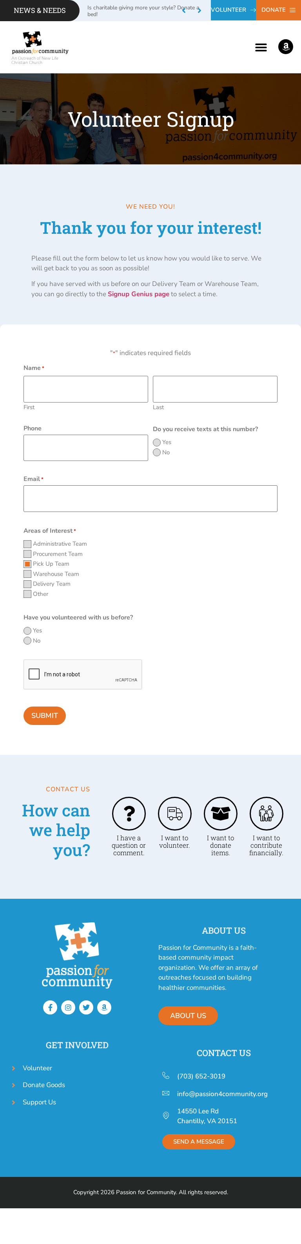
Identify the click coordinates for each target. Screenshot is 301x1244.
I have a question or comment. (129, 845)
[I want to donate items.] (221, 814)
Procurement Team (58, 554)
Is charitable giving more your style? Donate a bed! (143, 11)
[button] (199, 10)
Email (34, 479)
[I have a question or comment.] (129, 814)
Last (158, 406)
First (29, 406)
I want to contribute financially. (266, 845)
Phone (33, 428)
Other (40, 594)
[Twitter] (86, 1007)
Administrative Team (60, 544)
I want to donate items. (220, 845)
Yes (166, 442)
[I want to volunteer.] (175, 814)
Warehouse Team (56, 574)
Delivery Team (52, 584)
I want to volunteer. (174, 841)
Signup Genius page (138, 294)
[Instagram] (68, 1007)
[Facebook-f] (50, 1007)
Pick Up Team (51, 564)
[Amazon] (104, 1007)
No (166, 452)
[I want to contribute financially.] (266, 814)
